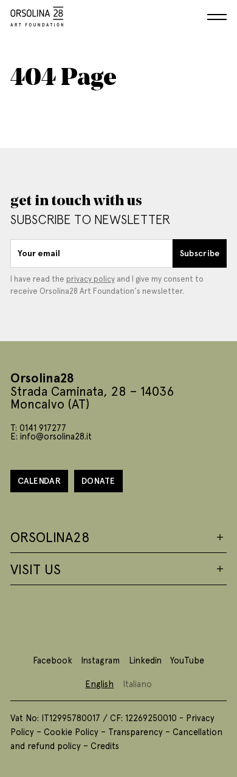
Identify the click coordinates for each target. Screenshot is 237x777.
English (99, 683)
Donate (98, 480)
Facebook (52, 660)
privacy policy (90, 278)
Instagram (100, 660)
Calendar (39, 480)
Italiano (137, 683)
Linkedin (145, 660)
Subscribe (200, 253)
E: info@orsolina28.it (51, 436)
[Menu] (217, 17)
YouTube (187, 660)
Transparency (135, 731)
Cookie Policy (71, 731)
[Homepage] (37, 14)
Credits (105, 745)
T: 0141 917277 (38, 427)
